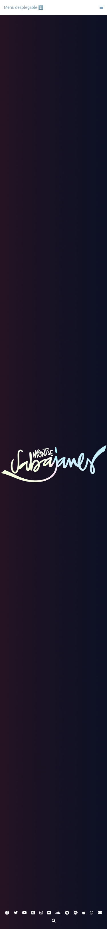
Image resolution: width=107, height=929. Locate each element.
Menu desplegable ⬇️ (23, 7)
